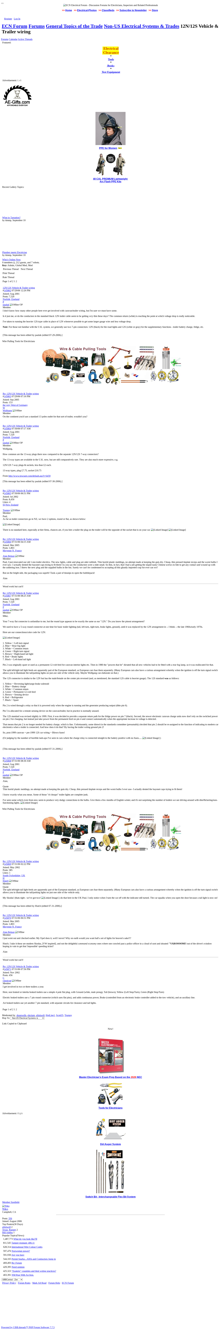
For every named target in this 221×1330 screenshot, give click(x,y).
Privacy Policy (9, 1283)
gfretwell (40, 1015)
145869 (7, 864)
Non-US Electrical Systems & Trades (141, 26)
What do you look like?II (25, 1239)
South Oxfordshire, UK (14, 875)
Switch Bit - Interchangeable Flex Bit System (110, 1196)
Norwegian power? (21, 1251)
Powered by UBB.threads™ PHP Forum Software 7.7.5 (28, 1327)
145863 (7, 396)
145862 (7, 290)
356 (10, 1218)
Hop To (5, 1018)
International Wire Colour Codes (27, 1247)
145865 (7, 493)
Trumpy (68, 1015)
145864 (7, 428)
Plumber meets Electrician (14, 252)
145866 (7, 542)
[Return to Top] (2, 3)
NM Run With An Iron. (23, 1275)
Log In (17, 18)
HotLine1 (50, 1015)
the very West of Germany (15, 405)
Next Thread (27, 269)
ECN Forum (14, 26)
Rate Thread (8, 277)
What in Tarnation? (11, 217)
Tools (111, 59)
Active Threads (25, 39)
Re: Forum (17, 1263)
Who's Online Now (11, 259)
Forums (37, 26)
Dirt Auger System (110, 1144)
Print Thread (8, 273)
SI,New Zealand (10, 505)
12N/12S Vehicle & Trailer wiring (19, 287)
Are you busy (17, 1255)
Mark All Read (39, 1283)
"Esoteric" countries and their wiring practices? (34, 1271)
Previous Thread (11, 269)
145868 (7, 761)
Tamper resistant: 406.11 (23, 1243)
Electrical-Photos (87, 10)
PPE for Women (108, 148)
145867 (7, 596)
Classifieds (108, 10)
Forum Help (54, 1283)
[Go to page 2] (17, 281)
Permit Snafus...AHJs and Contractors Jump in (34, 1259)
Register (8, 18)
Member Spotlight (10, 1202)
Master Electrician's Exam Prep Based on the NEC (110, 1077)
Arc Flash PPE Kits (110, 181)
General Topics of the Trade (74, 26)
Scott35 (59, 1015)
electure (31, 1015)
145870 (7, 918)
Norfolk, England (11, 299)
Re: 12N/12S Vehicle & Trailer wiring (21, 393)
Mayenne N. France (12, 550)
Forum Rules (24, 1283)
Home (68, 10)
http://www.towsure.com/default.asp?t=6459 (29, 476)
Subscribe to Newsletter (133, 10)
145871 (7, 969)
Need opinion (18, 1267)
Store (155, 10)
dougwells (21, 1015)
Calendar (13, 39)
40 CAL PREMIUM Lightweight (110, 179)
